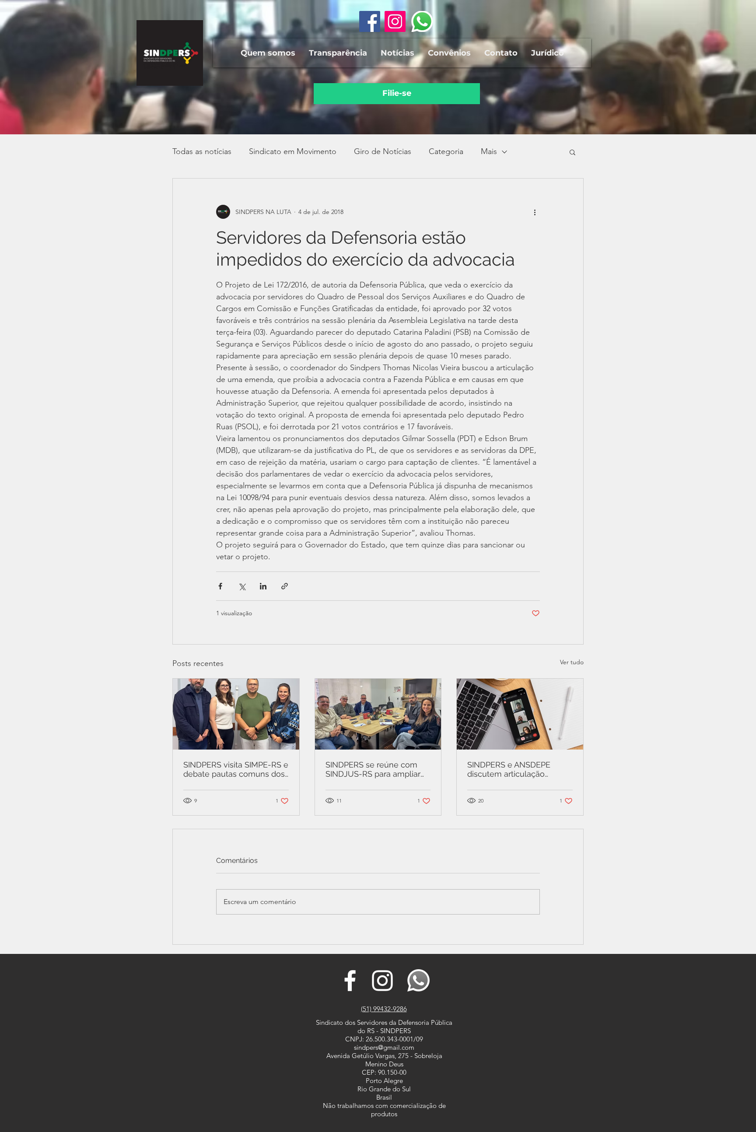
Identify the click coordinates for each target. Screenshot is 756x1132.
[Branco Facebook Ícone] (350, 981)
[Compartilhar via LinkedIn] (263, 586)
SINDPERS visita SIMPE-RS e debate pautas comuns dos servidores (235, 769)
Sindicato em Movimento (292, 151)
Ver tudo (572, 662)
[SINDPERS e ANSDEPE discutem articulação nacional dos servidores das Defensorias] (520, 714)
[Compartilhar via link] (284, 586)
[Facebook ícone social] (369, 21)
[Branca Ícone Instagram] (382, 981)
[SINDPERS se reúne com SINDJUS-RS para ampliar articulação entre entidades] (378, 714)
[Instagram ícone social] (395, 21)
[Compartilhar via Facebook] (220, 586)
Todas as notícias (201, 151)
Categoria (446, 151)
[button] (268, 53)
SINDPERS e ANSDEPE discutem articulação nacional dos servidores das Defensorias (518, 769)
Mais (489, 151)
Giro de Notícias (382, 151)
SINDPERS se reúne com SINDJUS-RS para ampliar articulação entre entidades (376, 769)
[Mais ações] (534, 212)
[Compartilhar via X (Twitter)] (242, 586)
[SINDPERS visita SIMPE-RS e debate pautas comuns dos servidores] (236, 714)
